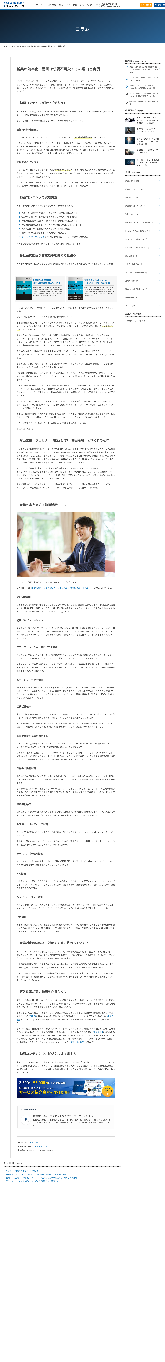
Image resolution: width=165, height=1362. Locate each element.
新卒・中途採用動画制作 (136, 289)
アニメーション (132, 306)
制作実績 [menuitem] (52, 4)
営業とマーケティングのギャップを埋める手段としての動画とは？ (33, 1181)
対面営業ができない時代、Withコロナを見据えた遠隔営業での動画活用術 (36, 1174)
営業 (45, 1146)
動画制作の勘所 (77, 1042)
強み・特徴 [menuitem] (71, 4)
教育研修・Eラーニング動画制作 (139, 222)
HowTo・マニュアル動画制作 (138, 231)
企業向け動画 (131, 281)
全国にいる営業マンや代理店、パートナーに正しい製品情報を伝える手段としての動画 (41, 1177)
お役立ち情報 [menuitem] (86, 4)
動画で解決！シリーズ (135, 206)
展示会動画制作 (132, 256)
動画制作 (32, 1016)
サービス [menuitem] (40, 4)
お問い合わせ (146, 4)
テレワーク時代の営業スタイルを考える (22, 1171)
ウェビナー (131, 197)
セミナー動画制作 (133, 264)
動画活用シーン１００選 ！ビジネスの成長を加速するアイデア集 (60, 588)
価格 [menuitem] (61, 4)
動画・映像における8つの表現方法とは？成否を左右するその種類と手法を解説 (143, 69)
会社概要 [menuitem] (100, 4)
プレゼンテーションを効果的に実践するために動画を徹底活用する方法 (143, 94)
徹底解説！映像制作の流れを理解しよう (143, 102)
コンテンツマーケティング (32, 236)
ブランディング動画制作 (136, 272)
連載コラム (34, 1142)
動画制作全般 (132, 181)
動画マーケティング (134, 189)
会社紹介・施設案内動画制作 (137, 247)
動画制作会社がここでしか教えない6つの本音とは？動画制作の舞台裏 (143, 86)
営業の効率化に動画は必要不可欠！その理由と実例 (143, 78)
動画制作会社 (97, 1032)
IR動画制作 (131, 297)
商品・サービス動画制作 (136, 239)
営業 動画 (38, 1146)
